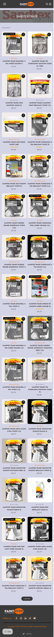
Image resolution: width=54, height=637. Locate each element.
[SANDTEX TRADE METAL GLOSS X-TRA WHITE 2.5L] (14, 411)
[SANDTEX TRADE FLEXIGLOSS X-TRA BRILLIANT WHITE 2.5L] (40, 166)
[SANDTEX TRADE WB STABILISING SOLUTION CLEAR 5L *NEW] (40, 43)
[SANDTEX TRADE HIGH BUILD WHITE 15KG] (14, 124)
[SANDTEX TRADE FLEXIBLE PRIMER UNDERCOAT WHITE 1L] (14, 247)
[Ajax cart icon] (50, 4)
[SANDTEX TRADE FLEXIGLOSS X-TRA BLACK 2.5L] (40, 247)
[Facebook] (16, 618)
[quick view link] (23, 34)
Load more (27, 599)
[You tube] (34, 618)
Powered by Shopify (39, 626)
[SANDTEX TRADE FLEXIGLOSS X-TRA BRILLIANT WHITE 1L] (14, 568)
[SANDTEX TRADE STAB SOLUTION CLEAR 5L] (14, 85)
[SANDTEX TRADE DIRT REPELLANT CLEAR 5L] (40, 490)
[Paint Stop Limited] (27, 4)
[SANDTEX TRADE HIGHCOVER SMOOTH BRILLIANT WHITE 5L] (40, 450)
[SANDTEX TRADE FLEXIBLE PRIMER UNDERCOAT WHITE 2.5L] (14, 205)
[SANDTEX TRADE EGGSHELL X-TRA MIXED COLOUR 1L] (14, 43)
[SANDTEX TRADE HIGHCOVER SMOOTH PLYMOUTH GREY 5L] (14, 450)
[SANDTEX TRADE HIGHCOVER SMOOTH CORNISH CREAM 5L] (40, 568)
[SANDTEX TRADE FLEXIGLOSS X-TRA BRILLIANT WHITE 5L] (40, 124)
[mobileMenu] (4, 4)
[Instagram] (20, 618)
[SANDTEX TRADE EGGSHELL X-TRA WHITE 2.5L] (14, 369)
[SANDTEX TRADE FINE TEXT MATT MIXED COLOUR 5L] (14, 529)
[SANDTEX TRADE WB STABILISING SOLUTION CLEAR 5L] (40, 369)
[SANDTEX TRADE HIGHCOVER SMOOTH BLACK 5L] (40, 411)
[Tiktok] (30, 618)
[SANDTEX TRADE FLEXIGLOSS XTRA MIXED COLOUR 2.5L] (40, 205)
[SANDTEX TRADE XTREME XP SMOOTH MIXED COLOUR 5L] (40, 286)
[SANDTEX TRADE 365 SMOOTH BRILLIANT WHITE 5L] (14, 166)
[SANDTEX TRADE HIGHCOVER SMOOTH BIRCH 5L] (14, 490)
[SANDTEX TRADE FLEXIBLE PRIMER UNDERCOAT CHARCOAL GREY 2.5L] (40, 328)
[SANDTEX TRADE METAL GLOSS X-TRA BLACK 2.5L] (40, 529)
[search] (47, 4)
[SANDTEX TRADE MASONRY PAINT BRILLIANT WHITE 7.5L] (40, 85)
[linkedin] (25, 618)
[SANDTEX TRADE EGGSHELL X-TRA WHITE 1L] (14, 286)
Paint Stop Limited (26, 626)
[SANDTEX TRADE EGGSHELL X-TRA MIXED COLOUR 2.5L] (14, 328)
